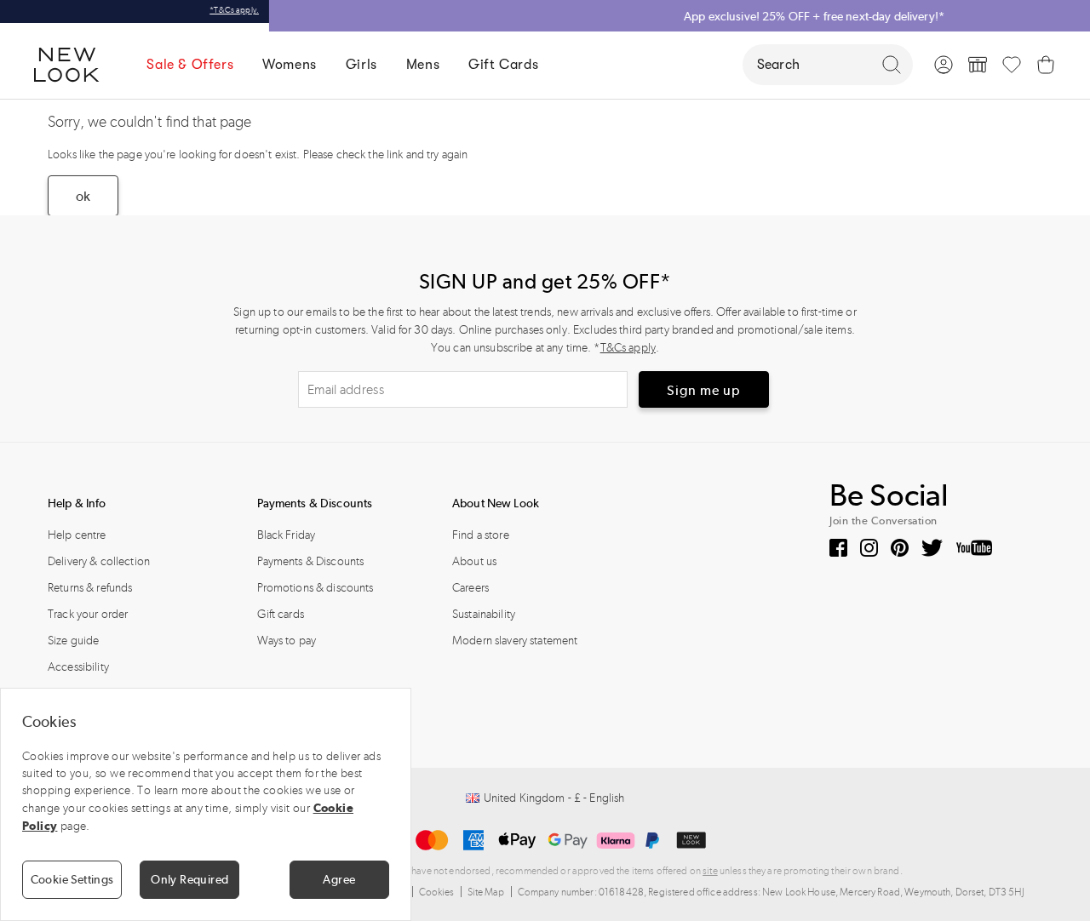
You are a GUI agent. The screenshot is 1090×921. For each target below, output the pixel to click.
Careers (470, 588)
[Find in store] (978, 65)
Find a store (480, 535)
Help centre (77, 535)
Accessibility (78, 667)
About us (474, 561)
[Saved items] (1012, 65)
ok (83, 196)
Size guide (73, 640)
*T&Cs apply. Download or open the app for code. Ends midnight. (983, 14)
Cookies (437, 892)
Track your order (88, 614)
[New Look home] (72, 65)
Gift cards (280, 614)
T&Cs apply (628, 347)
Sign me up (704, 390)
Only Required (189, 879)
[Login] (943, 65)
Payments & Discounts (310, 561)
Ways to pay (287, 640)
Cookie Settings (72, 879)
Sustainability (483, 614)
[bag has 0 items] (1046, 65)
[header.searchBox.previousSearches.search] (892, 65)
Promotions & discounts (315, 588)
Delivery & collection (99, 561)
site (710, 871)
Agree (339, 879)
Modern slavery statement (514, 640)
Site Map (486, 892)
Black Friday (286, 535)
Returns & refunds (90, 588)
